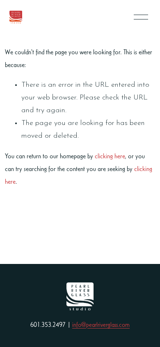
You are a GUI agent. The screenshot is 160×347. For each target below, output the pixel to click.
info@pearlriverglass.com (101, 324)
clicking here (110, 156)
